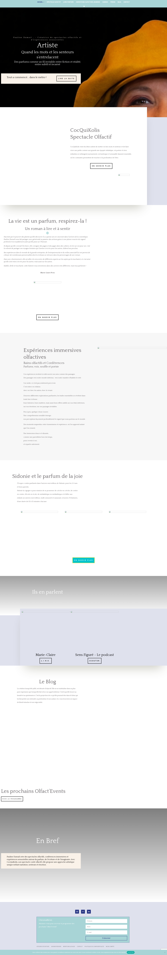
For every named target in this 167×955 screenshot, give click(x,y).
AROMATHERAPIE (56, 946)
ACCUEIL (40, 2)
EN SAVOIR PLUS (101, 166)
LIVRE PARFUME (68, 2)
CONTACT (127, 2)
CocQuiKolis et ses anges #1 (34, 713)
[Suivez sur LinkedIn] (89, 912)
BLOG (119, 2)
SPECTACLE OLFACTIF (54, 2)
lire (45, 661)
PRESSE (112, 2)
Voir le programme (12, 799)
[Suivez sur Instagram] (77, 912)
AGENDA (105, 2)
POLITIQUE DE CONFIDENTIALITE (94, 946)
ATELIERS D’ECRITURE (43, 946)
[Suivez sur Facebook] (83, 912)
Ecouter (95, 661)
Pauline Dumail (31, 717)
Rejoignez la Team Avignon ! (34, 756)
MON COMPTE (110, 946)
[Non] (165, 952)
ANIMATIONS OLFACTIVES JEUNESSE (88, 2)
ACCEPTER (131, 952)
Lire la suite (66, 78)
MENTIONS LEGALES (69, 946)
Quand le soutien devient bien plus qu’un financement (44, 735)
